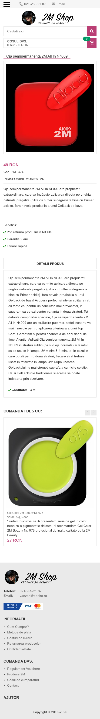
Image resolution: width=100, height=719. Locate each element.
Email (61, 4)
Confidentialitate (19, 649)
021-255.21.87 (35, 4)
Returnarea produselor (24, 643)
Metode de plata (19, 632)
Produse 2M (16, 674)
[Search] (92, 31)
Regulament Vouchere (23, 669)
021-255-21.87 (31, 591)
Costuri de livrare (19, 638)
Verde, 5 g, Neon (17, 517)
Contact (13, 685)
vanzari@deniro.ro (33, 596)
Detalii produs (50, 264)
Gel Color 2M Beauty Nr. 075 (25, 513)
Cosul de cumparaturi (23, 680)
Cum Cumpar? (18, 627)
